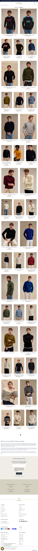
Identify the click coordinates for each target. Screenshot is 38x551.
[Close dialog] (36, 265)
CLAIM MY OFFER (28, 278)
